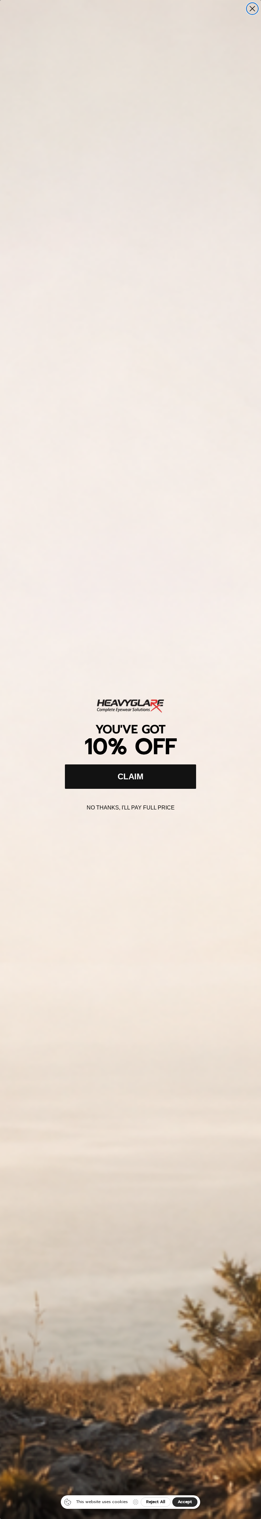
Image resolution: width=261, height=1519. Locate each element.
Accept (185, 1502)
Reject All (155, 1502)
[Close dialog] (252, 9)
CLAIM (130, 776)
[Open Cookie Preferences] (135, 1502)
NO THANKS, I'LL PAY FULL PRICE (131, 807)
